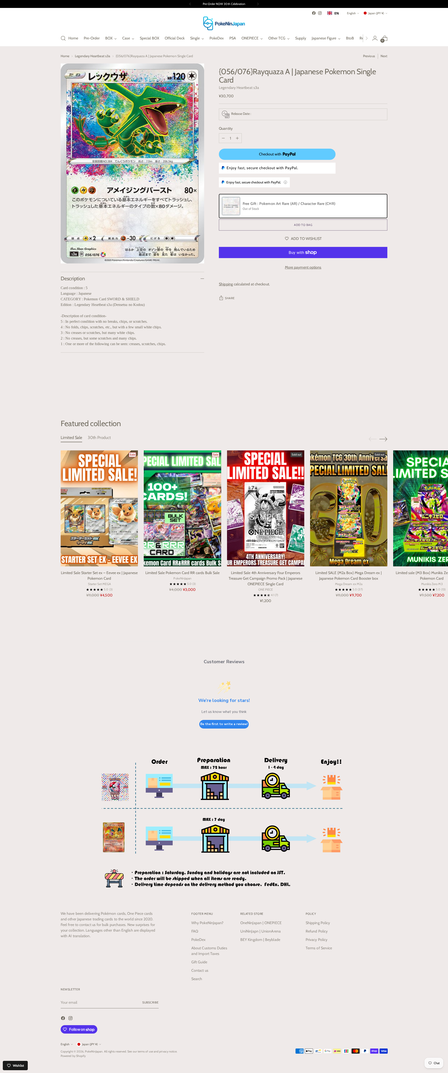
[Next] (258, 4)
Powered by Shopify (73, 1056)
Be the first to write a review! (224, 724)
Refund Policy (317, 931)
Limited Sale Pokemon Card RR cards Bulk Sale (182, 573)
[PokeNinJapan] (224, 23)
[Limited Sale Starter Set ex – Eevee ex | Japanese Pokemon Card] (99, 508)
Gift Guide (199, 962)
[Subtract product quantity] (223, 138)
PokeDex (198, 939)
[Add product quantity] (237, 138)
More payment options (303, 267)
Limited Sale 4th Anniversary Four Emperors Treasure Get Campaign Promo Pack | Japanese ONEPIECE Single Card (265, 578)
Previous (369, 56)
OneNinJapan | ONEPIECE (261, 923)
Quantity (226, 128)
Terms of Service (319, 948)
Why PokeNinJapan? (207, 923)
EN (336, 13)
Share (229, 298)
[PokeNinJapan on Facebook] (314, 13)
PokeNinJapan (93, 1051)
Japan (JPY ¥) (376, 13)
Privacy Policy (316, 939)
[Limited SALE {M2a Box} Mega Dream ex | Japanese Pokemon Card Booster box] (348, 508)
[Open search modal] (63, 38)
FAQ (194, 931)
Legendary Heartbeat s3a (92, 56)
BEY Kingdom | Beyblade (260, 939)
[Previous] (190, 4)
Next (384, 56)
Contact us (199, 970)
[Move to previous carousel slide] (373, 394)
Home (65, 56)
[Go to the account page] (375, 38)
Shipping (226, 284)
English (351, 13)
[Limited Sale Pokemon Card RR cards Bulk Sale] (182, 508)
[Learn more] (285, 182)
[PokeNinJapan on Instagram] (320, 13)
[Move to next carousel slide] (383, 394)
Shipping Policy (318, 923)
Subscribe (150, 1002)
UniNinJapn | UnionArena (260, 931)
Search (196, 979)
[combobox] (333, 13)
